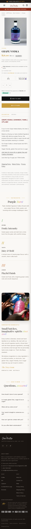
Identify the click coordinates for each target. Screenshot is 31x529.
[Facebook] (6, 445)
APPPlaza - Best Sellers (13, 13)
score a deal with (17, 1)
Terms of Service (21, 496)
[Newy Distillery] (14, 5)
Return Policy (16, 164)
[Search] (23, 5)
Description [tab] (5, 114)
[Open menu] (4, 5)
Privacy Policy (20, 486)
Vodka (3, 477)
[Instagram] (2, 445)
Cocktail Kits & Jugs (6, 486)
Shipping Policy (6, 164)
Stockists (3, 489)
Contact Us (19, 480)
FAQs (17, 483)
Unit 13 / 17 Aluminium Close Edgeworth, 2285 (15, 465)
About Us (18, 477)
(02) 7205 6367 (7, 468)
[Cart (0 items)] (27, 5)
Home (3, 13)
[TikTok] (10, 445)
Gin (2, 480)
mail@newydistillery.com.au (10, 470)
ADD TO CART (16, 98)
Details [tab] (14, 114)
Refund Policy (22, 523)
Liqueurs (3, 483)
